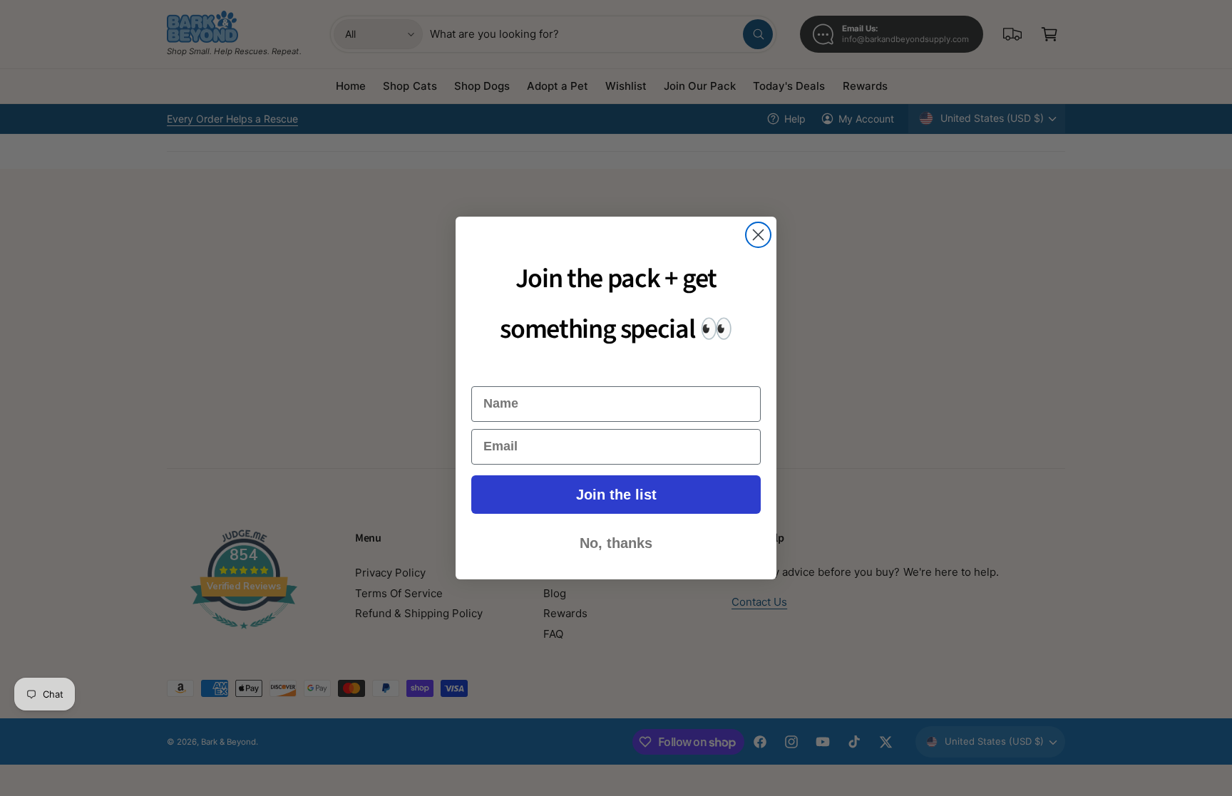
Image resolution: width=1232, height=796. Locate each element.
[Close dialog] (758, 234)
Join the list (616, 494)
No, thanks (616, 543)
